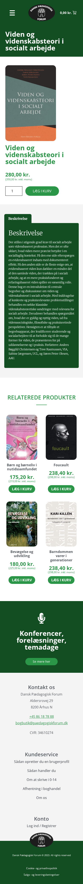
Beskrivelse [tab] (17, 218)
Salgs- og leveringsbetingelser (41, 874)
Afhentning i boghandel (41, 788)
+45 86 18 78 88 (41, 716)
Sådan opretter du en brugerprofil (41, 761)
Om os (41, 797)
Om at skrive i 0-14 (41, 779)
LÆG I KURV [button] (22, 489)
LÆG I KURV (42, 191)
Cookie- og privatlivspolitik (41, 868)
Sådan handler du (41, 770)
